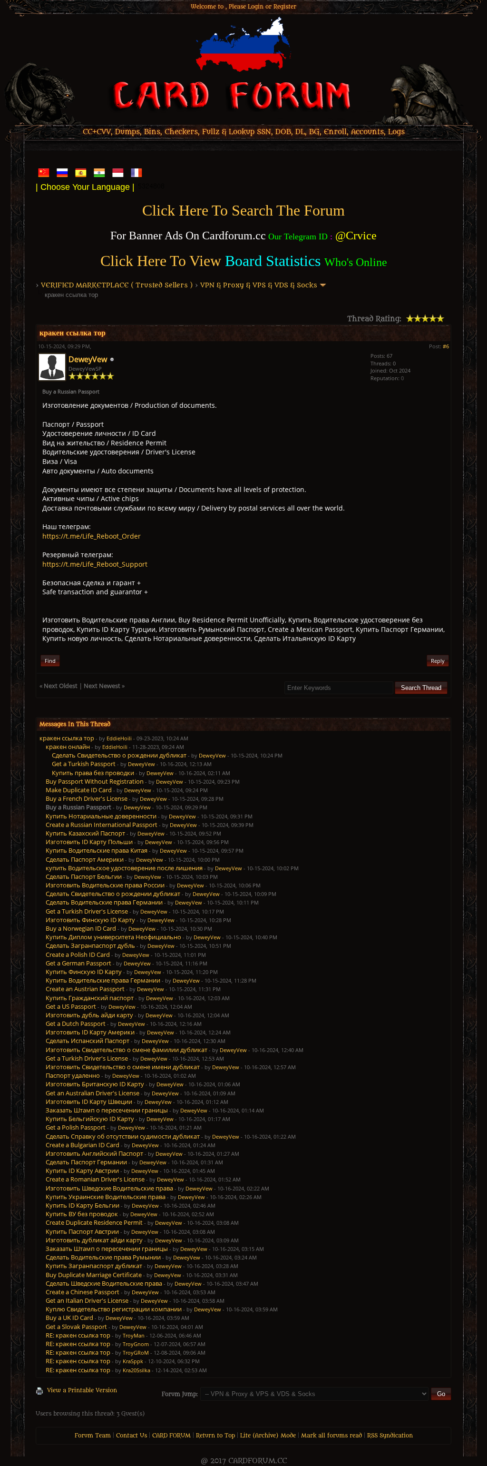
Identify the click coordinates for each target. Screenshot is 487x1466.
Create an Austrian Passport (85, 988)
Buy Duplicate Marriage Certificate (94, 1274)
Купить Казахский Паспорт (85, 833)
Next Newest (102, 685)
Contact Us (131, 1435)
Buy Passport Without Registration (95, 781)
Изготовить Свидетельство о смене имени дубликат (123, 1067)
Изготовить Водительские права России (105, 885)
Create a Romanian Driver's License (95, 1179)
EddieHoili (119, 738)
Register (284, 6)
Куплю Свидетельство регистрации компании (114, 1309)
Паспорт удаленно (73, 1075)
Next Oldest (61, 685)
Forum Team (93, 1435)
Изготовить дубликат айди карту (94, 1240)
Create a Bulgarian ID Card (82, 1145)
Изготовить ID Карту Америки (90, 1032)
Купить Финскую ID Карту (84, 971)
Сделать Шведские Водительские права (104, 1283)
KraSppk (133, 1361)
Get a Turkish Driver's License (87, 911)
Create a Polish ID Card (78, 954)
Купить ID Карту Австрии (82, 1170)
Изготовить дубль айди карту (89, 1015)
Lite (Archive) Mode (268, 1435)
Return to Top (215, 1435)
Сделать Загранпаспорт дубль (90, 945)
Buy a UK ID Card (69, 1317)
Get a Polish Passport (76, 1127)
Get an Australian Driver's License (92, 1093)
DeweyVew (87, 359)
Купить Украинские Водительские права (106, 1196)
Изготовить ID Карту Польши (89, 841)
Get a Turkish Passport (84, 763)
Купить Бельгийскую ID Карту (90, 1118)
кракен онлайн (68, 746)
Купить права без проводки (93, 772)
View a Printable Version (82, 1390)
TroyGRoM (136, 1352)
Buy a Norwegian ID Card (81, 928)
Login (255, 6)
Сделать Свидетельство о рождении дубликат (119, 755)
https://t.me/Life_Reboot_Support (94, 564)
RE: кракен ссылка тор (78, 1335)
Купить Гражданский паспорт (90, 998)
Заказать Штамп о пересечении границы (107, 1110)
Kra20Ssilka (136, 1370)
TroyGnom (136, 1344)
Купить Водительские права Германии (103, 980)
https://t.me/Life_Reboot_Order (91, 536)
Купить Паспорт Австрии (82, 1231)
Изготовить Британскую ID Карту (95, 1084)
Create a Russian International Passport (101, 824)
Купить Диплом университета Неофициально (113, 937)
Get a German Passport (78, 963)
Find (50, 660)
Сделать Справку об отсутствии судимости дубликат (123, 1136)
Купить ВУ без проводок (82, 1214)
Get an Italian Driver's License (87, 1300)
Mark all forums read (331, 1435)
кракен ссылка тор (66, 738)
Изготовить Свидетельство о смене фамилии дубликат (126, 1049)
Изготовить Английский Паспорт (94, 1153)
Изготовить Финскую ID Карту (90, 919)
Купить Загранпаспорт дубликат (94, 1265)
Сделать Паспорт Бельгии (84, 876)
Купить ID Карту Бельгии (82, 1205)
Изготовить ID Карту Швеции (89, 1101)
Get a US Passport (71, 1006)
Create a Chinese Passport (82, 1292)
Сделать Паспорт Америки (85, 859)
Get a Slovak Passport (76, 1326)
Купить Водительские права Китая (96, 850)
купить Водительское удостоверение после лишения (124, 868)
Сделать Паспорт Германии (86, 1162)
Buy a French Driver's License (86, 798)
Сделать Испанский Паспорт (87, 1040)
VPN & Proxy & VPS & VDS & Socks (258, 285)
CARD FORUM (171, 1435)
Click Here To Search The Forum (243, 210)
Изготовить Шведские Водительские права (109, 1188)
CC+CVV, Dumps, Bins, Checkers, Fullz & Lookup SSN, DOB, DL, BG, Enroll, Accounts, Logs (244, 132)
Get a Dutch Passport (76, 1023)
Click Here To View (160, 260)
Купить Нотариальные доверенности (101, 816)
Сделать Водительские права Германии (104, 902)
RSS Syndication (390, 1435)
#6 (446, 346)
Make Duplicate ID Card (79, 790)
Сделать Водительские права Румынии (103, 1257)
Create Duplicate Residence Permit (94, 1222)
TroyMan (134, 1335)
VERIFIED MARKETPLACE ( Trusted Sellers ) (117, 285)
